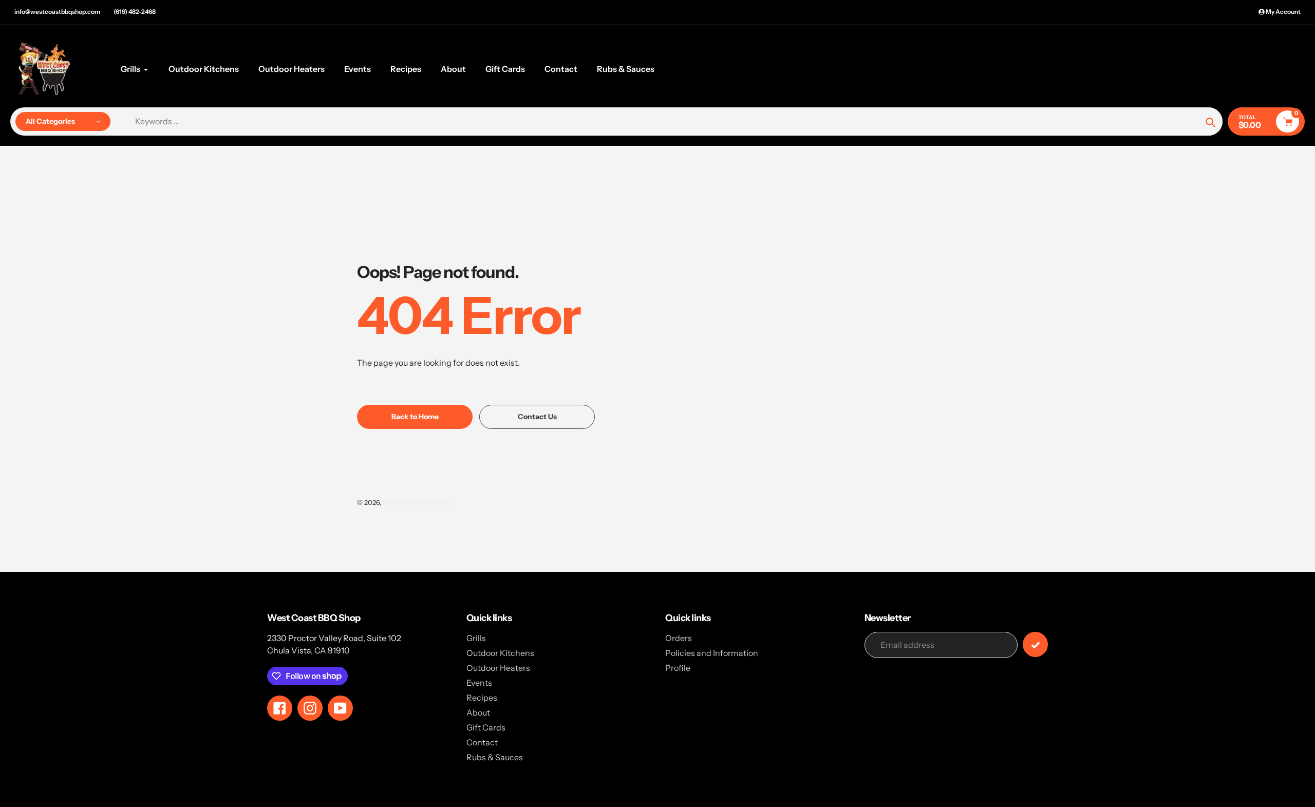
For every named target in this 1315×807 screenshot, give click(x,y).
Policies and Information (711, 653)
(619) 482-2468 (135, 11)
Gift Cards (485, 727)
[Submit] (1035, 644)
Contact (482, 742)
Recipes (481, 697)
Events (479, 683)
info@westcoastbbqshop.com (57, 11)
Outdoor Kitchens (500, 653)
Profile (677, 668)
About (478, 712)
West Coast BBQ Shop (417, 502)
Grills (476, 638)
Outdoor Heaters (498, 668)
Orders (678, 638)
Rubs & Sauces (494, 757)
